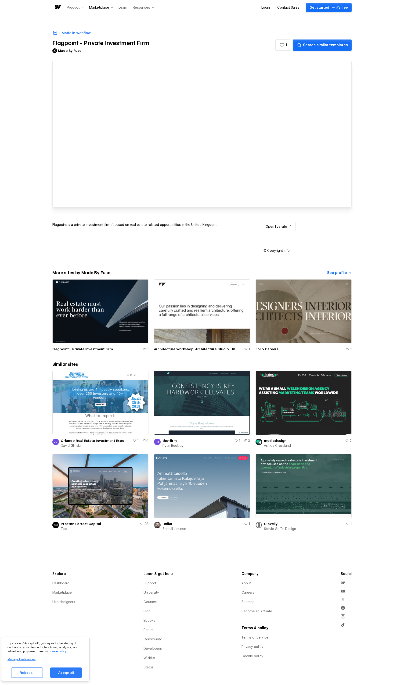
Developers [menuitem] (153, 648)
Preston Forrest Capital (81, 524)
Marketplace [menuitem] (62, 592)
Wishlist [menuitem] (149, 658)
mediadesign (275, 441)
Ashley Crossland (277, 445)
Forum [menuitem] (149, 630)
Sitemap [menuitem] (248, 602)
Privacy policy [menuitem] (252, 647)
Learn (123, 8)
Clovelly (271, 524)
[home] (57, 8)
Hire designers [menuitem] (63, 602)
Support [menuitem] (150, 583)
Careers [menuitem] (248, 592)
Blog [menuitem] (147, 611)
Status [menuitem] (148, 667)
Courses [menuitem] (150, 602)
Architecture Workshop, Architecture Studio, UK (194, 349)
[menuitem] (343, 582)
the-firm (169, 441)
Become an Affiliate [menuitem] (257, 611)
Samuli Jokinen (174, 529)
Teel (64, 529)
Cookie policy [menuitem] (252, 656)
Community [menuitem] (153, 639)
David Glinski (71, 445)
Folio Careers (267, 349)
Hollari (167, 524)
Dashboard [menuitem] (60, 583)
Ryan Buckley (173, 445)
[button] (75, 7)
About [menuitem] (246, 583)
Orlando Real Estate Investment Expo (92, 441)
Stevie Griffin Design (280, 529)
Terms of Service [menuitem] (255, 637)
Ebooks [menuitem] (149, 620)
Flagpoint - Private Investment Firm (82, 349)
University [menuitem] (151, 592)
